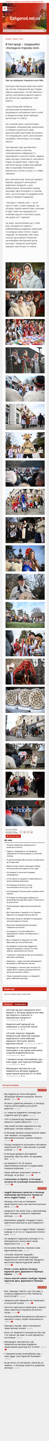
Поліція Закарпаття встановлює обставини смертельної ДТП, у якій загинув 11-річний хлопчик (25, 1147)
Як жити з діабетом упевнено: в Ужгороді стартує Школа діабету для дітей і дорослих (24, 1106)
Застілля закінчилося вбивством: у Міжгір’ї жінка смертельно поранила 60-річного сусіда (25, 1310)
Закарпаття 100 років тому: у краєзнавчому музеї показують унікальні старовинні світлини (25, 1213)
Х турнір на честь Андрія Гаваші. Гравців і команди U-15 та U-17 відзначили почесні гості (24, 1232)
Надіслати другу (13, 836)
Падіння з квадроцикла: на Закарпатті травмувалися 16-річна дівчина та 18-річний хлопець (24, 853)
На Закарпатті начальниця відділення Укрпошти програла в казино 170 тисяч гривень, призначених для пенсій (22, 948)
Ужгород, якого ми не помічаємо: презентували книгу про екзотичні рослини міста (25, 1204)
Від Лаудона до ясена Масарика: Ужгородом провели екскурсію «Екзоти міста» (23, 1096)
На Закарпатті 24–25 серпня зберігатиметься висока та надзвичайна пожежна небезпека (23, 1166)
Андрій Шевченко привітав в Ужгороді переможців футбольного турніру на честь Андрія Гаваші (24, 1195)
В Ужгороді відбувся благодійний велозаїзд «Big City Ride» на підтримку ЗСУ (23, 1156)
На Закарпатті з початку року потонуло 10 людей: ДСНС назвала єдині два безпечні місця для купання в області (23, 970)
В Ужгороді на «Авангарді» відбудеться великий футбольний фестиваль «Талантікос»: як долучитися (25, 900)
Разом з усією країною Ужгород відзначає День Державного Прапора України (23, 1271)
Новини (15, 39)
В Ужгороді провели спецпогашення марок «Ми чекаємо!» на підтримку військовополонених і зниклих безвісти (25, 1135)
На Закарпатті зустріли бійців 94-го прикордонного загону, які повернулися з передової (23, 933)
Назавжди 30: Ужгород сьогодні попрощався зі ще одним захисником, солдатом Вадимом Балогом (24, 1050)
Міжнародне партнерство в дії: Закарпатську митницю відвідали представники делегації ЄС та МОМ (23, 1071)
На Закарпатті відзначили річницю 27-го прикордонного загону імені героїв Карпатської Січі (23, 1241)
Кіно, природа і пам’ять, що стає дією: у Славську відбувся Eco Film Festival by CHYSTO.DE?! (23, 1294)
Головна (8, 39)
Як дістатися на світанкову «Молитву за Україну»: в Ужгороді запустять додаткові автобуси (24, 1365)
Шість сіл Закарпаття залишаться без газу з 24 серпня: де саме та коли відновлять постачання (24, 1335)
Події (21, 39)
